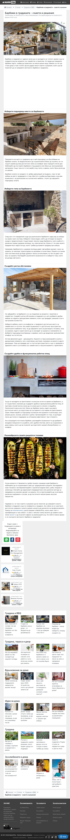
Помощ (38, 817)
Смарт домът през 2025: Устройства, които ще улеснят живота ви (27, 685)
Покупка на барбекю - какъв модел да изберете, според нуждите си (58, 628)
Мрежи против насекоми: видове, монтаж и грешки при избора (42, 716)
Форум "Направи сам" (25, 821)
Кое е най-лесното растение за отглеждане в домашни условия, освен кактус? (41, 687)
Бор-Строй (16, 570)
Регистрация (57, 2)
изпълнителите (18, 510)
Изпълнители (48, 2)
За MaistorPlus (24, 807)
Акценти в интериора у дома (40, 775)
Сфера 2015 (17, 584)
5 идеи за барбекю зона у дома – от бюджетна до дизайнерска (26, 628)
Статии (40, 2)
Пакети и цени (57, 817)
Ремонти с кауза (25, 817)
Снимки (34, 2)
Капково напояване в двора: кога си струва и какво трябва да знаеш (42, 744)
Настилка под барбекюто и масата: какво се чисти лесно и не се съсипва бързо (42, 656)
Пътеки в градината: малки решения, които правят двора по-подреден (27, 744)
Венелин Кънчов (16, 598)
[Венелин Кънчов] (5, 600)
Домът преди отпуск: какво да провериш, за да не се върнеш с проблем (27, 716)
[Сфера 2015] (5, 586)
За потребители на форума (42, 821)
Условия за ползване (39, 835)
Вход (64, 2)
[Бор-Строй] (5, 570)
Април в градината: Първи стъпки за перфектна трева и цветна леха (58, 744)
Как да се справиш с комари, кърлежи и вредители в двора (11, 745)
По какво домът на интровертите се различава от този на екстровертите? (11, 771)
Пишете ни (23, 814)
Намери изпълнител (42, 814)
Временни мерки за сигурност (36, 837)
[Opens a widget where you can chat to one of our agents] (63, 837)
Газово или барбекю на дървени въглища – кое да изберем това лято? (42, 628)
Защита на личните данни (54, 835)
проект (12, 515)
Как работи (39, 811)
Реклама (22, 811)
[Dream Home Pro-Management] (5, 551)
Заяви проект (25, 2)
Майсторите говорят (59, 814)
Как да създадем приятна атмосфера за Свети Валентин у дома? (58, 686)
